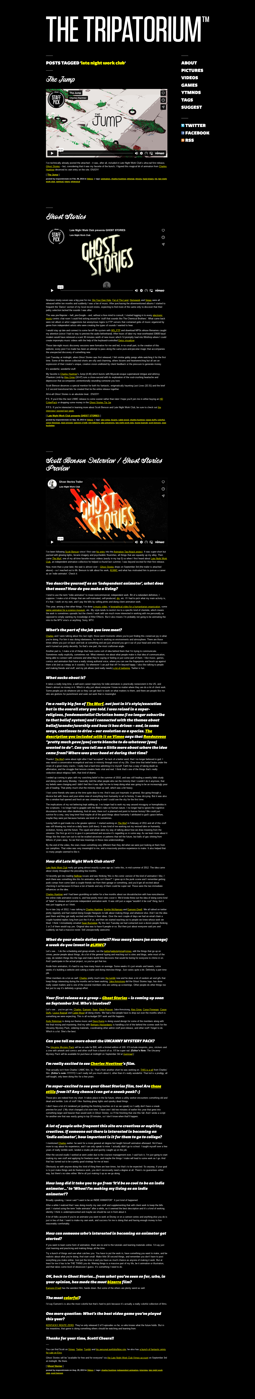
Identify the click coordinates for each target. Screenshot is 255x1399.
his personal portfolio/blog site (111, 1349)
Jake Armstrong (117, 981)
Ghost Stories (66, 216)
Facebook (197, 133)
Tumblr (87, 1349)
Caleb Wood (78, 1013)
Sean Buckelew (89, 923)
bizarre (114, 420)
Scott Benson (72, 551)
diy (118, 598)
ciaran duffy (151, 420)
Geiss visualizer (126, 340)
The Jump (60, 79)
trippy (67, 182)
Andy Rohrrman (54, 1021)
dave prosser (67, 423)
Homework (135, 300)
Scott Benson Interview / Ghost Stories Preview (104, 464)
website (114, 951)
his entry (100, 551)
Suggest (191, 107)
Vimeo (71, 1349)
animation (105, 179)
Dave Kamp (98, 1021)
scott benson (155, 423)
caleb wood (123, 420)
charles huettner (118, 179)
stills (51, 1091)
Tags (187, 100)
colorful (161, 420)
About (189, 63)
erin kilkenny (94, 423)
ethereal (130, 179)
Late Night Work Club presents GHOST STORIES (73, 415)
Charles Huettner (68, 374)
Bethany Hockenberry (101, 1024)
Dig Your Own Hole (101, 300)
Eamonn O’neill (53, 1288)
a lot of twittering (121, 668)
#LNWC (114, 570)
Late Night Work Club (56, 867)
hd (156, 179)
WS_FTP (115, 330)
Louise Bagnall (60, 1013)
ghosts (138, 179)
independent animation (127, 1370)
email (122, 951)
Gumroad (128, 1054)
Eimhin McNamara (113, 909)
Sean (95, 1009)
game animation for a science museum (65, 610)
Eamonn (87, 1009)
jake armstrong (107, 423)
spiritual (59, 182)
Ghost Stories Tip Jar (100, 402)
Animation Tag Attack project (128, 551)
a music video (100, 606)
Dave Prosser (106, 1009)
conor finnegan (53, 423)
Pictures (192, 70)
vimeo (128, 951)
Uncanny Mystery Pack (62, 1047)
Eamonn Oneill (135, 909)
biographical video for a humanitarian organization (135, 606)
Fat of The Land (120, 300)
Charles (50, 636)
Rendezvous (154, 736)
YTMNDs (191, 92)
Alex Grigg (69, 377)
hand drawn (148, 179)
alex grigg (105, 420)
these (156, 1086)
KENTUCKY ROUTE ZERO (60, 1325)
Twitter (79, 1349)
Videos (90, 179)
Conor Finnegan (151, 1009)
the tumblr (110, 978)
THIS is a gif (147, 1070)
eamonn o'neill (80, 423)
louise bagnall (141, 423)
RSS (189, 140)
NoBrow (78, 876)
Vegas (148, 300)
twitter (107, 951)
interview (143, 1370)
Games (189, 85)
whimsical (75, 182)
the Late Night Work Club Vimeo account (127, 1357)
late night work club (125, 423)
